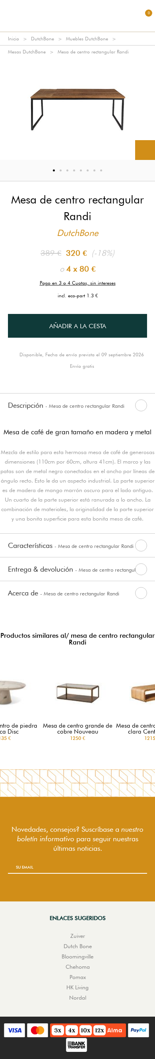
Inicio (13, 39)
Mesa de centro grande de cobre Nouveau (77, 729)
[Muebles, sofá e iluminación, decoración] (77, 16)
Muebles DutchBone (87, 39)
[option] (77, 109)
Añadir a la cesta (77, 326)
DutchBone (42, 39)
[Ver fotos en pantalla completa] (145, 150)
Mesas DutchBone (27, 52)
